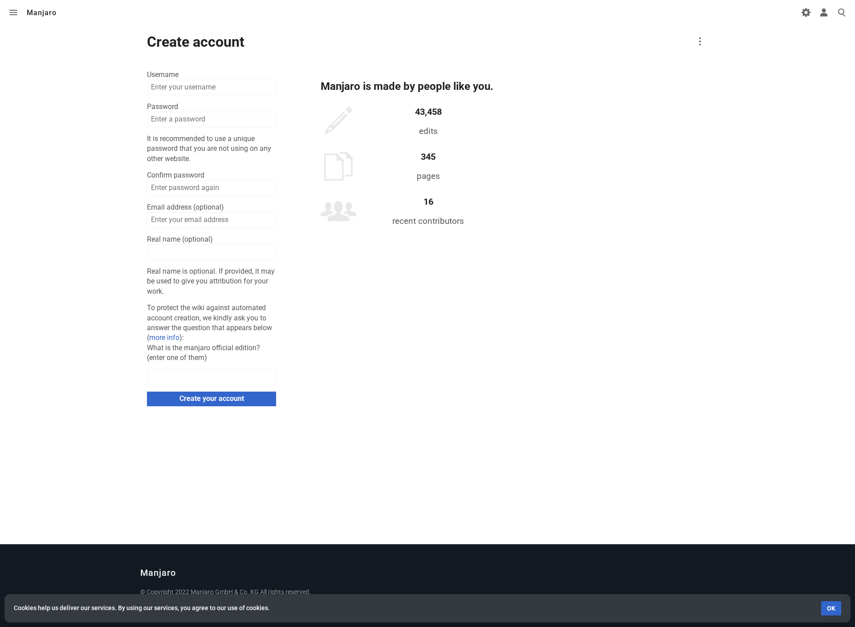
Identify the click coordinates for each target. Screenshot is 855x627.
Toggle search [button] (842, 12)
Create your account (211, 398)
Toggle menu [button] (13, 12)
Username (163, 74)
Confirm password (175, 175)
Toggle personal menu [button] (824, 12)
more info (164, 337)
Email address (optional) (185, 207)
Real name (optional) (180, 239)
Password (162, 106)
